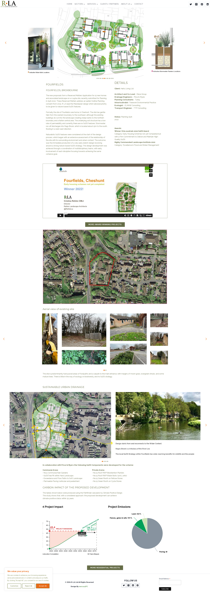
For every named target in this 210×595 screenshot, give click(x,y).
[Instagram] (196, 4)
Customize (14, 586)
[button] (6, 43)
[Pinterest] (202, 4)
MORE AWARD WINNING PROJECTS (105, 224)
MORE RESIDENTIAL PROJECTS (105, 568)
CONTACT (138, 4)
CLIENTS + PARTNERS (109, 4)
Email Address (164, 579)
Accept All (43, 586)
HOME (69, 4)
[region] (28, 579)
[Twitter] (190, 4)
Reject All (28, 586)
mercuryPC (83, 586)
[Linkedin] (207, 4)
